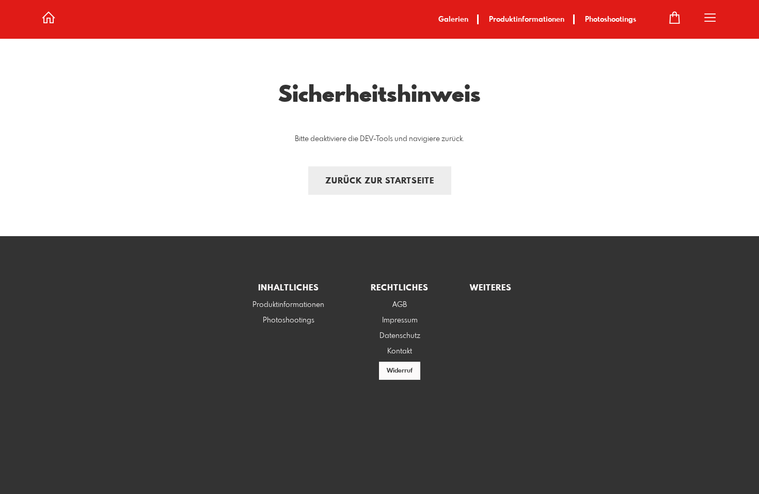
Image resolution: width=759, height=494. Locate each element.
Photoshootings (610, 19)
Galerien (453, 19)
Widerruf (400, 371)
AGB (399, 304)
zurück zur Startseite (379, 181)
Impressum (400, 320)
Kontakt (399, 351)
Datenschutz (400, 335)
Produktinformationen (526, 19)
